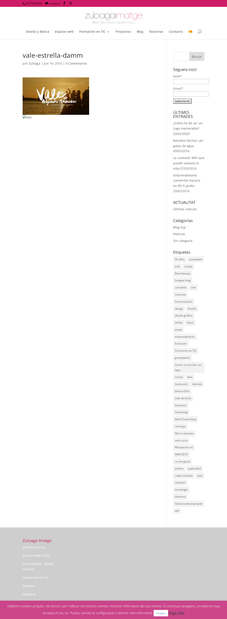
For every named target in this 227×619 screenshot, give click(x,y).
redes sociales (184, 475)
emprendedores (185, 337)
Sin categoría (182, 241)
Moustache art (184, 447)
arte (177, 266)
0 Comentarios (76, 63)
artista (188, 266)
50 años (180, 259)
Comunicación (183, 301)
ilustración (181, 384)
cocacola (180, 294)
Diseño (192, 308)
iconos (179, 377)
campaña (180, 287)
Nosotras (156, 32)
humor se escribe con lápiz (188, 367)
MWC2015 (181, 454)
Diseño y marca (34, 547)
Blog (140, 32)
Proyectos (123, 32)
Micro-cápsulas (184, 433)
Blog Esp (179, 227)
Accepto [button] (160, 613)
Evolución (181, 343)
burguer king (183, 280)
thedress (180, 496)
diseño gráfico (183, 315)
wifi (177, 511)
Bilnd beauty (182, 273)
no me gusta (182, 461)
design (179, 308)
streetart (180, 482)
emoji (178, 330)
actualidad (195, 259)
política (179, 468)
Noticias (179, 234)
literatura (180, 405)
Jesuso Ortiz (182, 391)
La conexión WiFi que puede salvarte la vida (188, 163)
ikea (189, 377)
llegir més (176, 613)
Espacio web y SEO (36, 555)
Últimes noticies (185, 209)
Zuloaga (34, 63)
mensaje (180, 426)
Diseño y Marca (37, 32)
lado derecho (183, 398)
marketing (181, 412)
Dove (190, 322)
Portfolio (29, 586)
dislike (179, 322)
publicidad (194, 468)
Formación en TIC (92, 32)
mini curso (181, 440)
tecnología (181, 489)
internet (197, 384)
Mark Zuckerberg (185, 419)
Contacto (176, 32)
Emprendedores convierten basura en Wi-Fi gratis (186, 180)
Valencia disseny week (188, 504)
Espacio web (64, 32)
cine (193, 287)
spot (199, 475)
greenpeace (182, 358)
